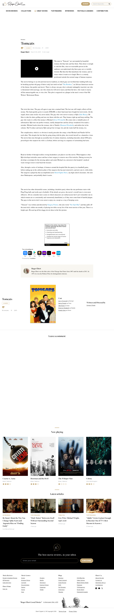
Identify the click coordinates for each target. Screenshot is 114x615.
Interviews (69, 11)
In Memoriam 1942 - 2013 (50, 602)
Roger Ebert (25, 52)
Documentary (25, 585)
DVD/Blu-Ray (81, 578)
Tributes (60, 592)
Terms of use (62, 611)
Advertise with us (100, 582)
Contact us (98, 580)
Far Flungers (62, 587)
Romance (43, 582)
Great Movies (42, 11)
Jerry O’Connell (62, 301)
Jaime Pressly (62, 303)
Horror (23, 589)
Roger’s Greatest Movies (10, 578)
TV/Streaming (56, 11)
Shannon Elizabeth (66, 125)
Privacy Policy (73, 611)
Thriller (42, 589)
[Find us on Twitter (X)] (102, 588)
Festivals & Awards (85, 11)
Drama (23, 587)
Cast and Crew (7, 582)
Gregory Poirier (52, 205)
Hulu (22, 592)
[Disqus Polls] (57, 361)
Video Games (81, 580)
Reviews (23, 39)
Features (79, 585)
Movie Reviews (12, 11)
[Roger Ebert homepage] (14, 4)
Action (23, 578)
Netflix (42, 580)
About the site (99, 578)
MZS (59, 585)
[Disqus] (57, 403)
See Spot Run (74, 205)
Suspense (42, 587)
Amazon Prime (25, 580)
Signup (85, 4)
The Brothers (67, 84)
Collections (26, 11)
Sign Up (5, 589)
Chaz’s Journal (62, 580)
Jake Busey (83, 114)
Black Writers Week (82, 582)
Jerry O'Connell (59, 120)
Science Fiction (44, 585)
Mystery (42, 578)
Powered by (25, 258)
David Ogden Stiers (61, 172)
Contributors (102, 11)
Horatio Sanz (62, 310)
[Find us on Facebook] (96, 588)
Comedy (28, 48)
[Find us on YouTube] (99, 588)
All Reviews (6, 580)
